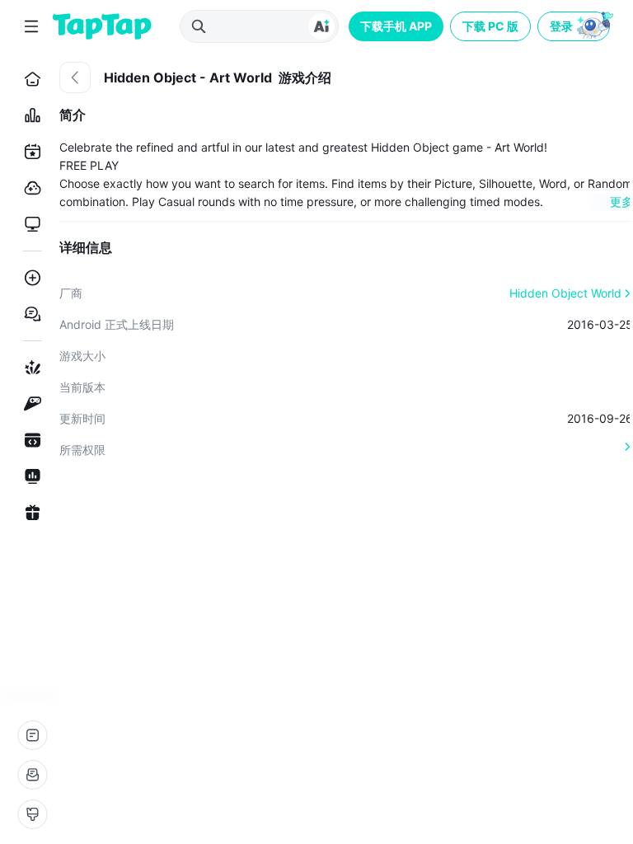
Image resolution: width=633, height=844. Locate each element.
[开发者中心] (29, 440)
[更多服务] (32, 735)
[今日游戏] (29, 151)
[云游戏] (29, 187)
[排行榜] (29, 115)
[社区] (29, 314)
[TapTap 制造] (29, 367)
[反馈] (32, 775)
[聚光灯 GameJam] (29, 403)
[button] (575, 26)
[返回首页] (102, 26)
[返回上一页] (75, 77)
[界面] (32, 814)
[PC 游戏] (29, 224)
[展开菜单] (31, 26)
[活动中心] (29, 512)
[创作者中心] (29, 476)
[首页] (29, 79)
